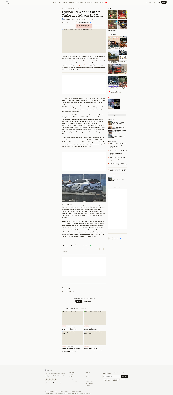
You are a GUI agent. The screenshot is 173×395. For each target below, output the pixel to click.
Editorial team (72, 372)
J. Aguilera (78, 391)
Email (101, 248)
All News (67, 8)
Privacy (47, 393)
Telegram (90, 248)
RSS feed (71, 376)
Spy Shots (71, 2)
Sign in (158, 2)
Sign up (163, 2)
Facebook (71, 248)
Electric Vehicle (79, 2)
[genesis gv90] (122, 24)
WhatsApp (84, 248)
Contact (71, 374)
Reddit (96, 248)
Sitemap (71, 379)
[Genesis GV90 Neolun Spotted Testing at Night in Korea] (112, 14)
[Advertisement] (84, 84)
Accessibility (67, 393)
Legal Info (60, 393)
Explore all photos (112, 30)
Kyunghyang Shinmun (82, 65)
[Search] (146, 2)
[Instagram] (109, 238)
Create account (87, 301)
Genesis (65, 2)
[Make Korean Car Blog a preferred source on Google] (120, 238)
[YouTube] (117, 238)
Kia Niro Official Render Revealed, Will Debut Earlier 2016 (93, 349)
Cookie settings (88, 393)
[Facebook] (112, 238)
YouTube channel (73, 381)
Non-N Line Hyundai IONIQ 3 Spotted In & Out (90, 328)
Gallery (101, 2)
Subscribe (124, 376)
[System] (154, 2)
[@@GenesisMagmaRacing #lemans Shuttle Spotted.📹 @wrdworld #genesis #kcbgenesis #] (117, 104)
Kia (60, 2)
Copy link (65, 251)
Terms (108, 379)
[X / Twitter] (115, 238)
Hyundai (55, 2)
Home (63, 8)
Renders (96, 2)
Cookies (52, 393)
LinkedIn (77, 248)
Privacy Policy (119, 379)
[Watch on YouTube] (106, 2)
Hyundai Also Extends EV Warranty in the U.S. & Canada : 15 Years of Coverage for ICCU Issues (71, 350)
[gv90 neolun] (112, 24)
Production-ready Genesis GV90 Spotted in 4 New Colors (69, 328)
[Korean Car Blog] (10, 2)
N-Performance (88, 2)
